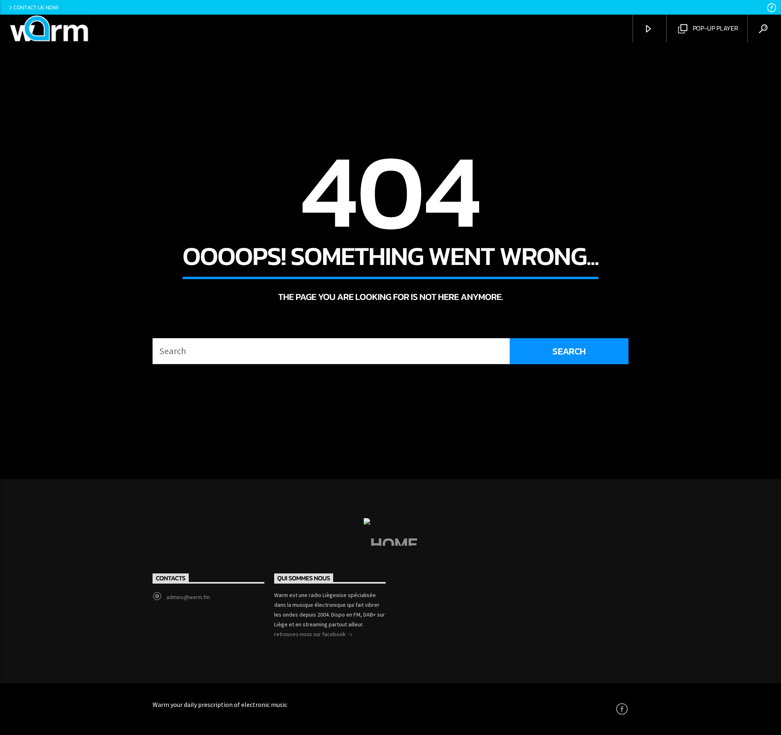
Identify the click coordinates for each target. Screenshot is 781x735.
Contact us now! (36, 7)
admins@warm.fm (188, 597)
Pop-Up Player (714, 28)
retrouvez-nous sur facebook (310, 634)
